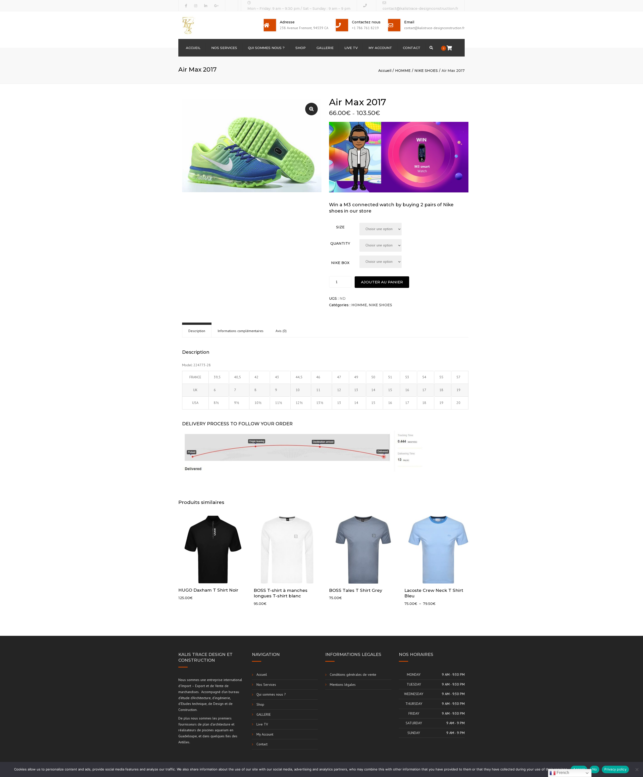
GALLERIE (325, 48)
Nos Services (224, 48)
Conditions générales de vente (353, 674)
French (562, 772)
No (594, 769)
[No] (636, 769)
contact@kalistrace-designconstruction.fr (420, 8)
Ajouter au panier (382, 282)
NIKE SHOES (426, 70)
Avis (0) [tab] (281, 331)
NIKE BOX (340, 263)
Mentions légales (343, 684)
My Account (380, 48)
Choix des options (213, 550)
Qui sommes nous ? (266, 48)
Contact (411, 48)
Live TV (351, 48)
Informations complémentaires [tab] (240, 331)
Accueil (193, 48)
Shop (300, 48)
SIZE (340, 227)
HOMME (403, 70)
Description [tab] (196, 331)
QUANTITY (340, 243)
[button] (311, 109)
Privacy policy (615, 769)
